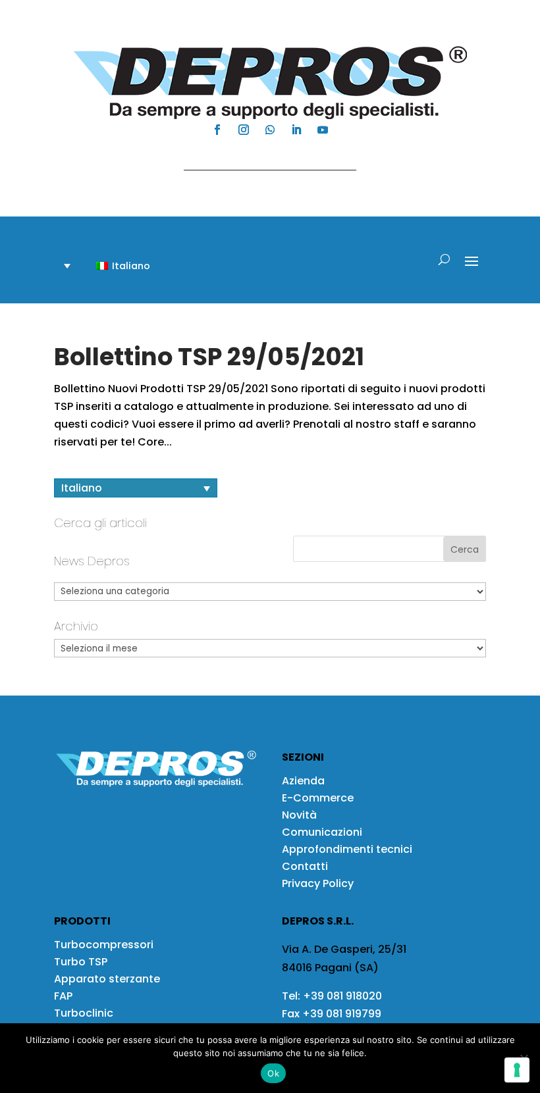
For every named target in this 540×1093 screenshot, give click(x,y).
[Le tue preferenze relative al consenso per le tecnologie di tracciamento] (516, 1069)
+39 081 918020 (342, 996)
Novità (299, 815)
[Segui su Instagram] (243, 129)
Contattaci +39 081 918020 (263, 157)
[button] (115, 265)
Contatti (305, 866)
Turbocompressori (103, 944)
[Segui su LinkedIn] (296, 129)
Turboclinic (83, 1013)
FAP (63, 996)
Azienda (303, 780)
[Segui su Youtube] (322, 129)
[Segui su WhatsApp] (270, 129)
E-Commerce (318, 797)
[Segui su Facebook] (217, 129)
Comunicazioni (322, 832)
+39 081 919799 (341, 1013)
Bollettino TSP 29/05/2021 (209, 357)
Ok (273, 1073)
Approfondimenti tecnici (347, 849)
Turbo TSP (80, 961)
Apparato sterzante (107, 978)
